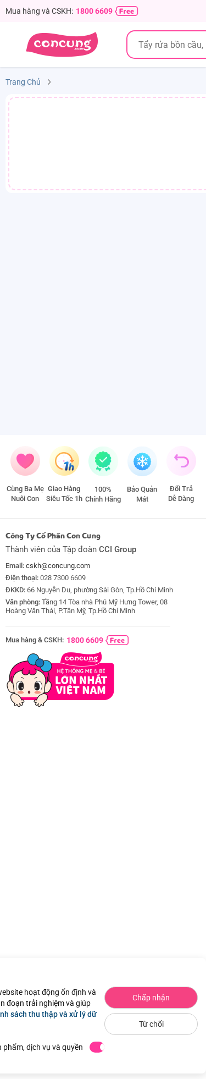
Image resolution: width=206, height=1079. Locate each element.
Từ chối (151, 1024)
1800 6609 (94, 11)
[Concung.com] (61, 44)
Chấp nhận (151, 997)
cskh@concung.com (58, 565)
